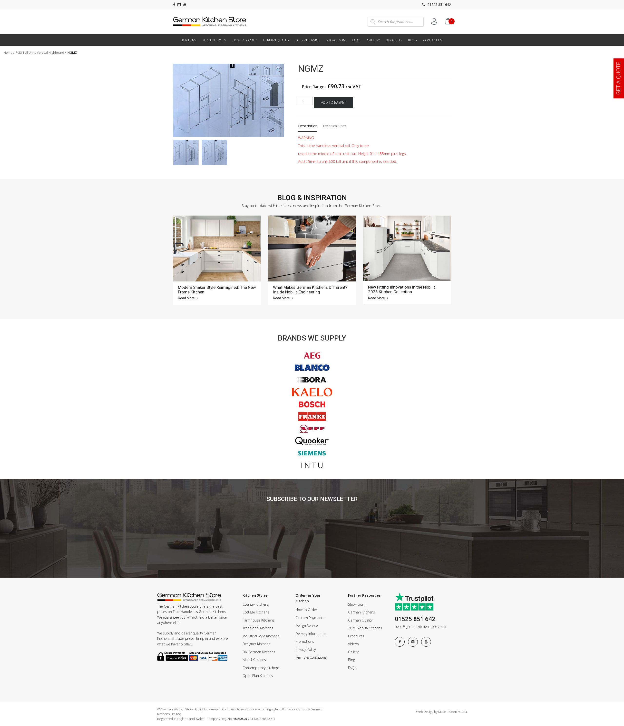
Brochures (356, 636)
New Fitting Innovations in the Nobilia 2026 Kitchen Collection (402, 289)
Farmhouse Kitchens (258, 620)
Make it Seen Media (452, 711)
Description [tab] (307, 125)
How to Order (245, 40)
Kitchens (189, 40)
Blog (412, 40)
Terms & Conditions (311, 657)
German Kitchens (361, 612)
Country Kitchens (256, 604)
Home (8, 52)
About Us (394, 40)
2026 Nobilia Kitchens (365, 628)
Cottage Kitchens (256, 612)
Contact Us (432, 40)
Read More (186, 298)
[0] (448, 21)
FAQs (352, 667)
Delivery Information (311, 633)
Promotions (304, 641)
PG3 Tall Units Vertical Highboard (40, 52)
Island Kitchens (254, 659)
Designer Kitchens (256, 644)
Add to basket (333, 102)
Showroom (336, 40)
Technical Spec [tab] (334, 125)
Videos (353, 644)
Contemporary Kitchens (261, 667)
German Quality (276, 40)
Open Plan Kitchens (258, 675)
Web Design (424, 711)
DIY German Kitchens (259, 652)
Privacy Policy (305, 649)
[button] (278, 70)
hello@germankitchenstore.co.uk (420, 626)
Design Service (308, 40)
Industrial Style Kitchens (261, 636)
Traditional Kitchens (258, 628)
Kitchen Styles (214, 40)
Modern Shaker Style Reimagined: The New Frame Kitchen (217, 289)
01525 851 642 (439, 4)
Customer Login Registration (434, 21)
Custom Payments (309, 617)
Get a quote (618, 78)
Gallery (373, 40)
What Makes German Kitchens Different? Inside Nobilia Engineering (310, 289)
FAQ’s (356, 40)
